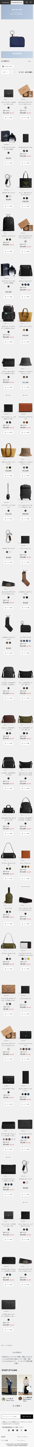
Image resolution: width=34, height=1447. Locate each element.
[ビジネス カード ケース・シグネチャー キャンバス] (8, 1301)
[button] (28, 1388)
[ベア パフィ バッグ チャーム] (8, 492)
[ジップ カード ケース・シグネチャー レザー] (8, 1166)
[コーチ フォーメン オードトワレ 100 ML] (8, 268)
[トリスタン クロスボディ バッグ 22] (8, 760)
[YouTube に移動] (25, 1431)
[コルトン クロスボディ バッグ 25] (8, 715)
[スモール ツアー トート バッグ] (8, 449)
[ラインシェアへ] (13, 1431)
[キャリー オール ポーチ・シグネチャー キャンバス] (8, 358)
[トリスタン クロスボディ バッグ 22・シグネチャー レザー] (8, 670)
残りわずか (8, 214)
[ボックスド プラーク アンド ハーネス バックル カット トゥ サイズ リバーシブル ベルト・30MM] (8, 1030)
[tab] (5, 2)
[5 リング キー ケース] (8, 1076)
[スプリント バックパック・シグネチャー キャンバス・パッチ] (8, 313)
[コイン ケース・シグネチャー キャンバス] (8, 89)
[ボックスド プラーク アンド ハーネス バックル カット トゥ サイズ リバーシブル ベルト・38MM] (8, 579)
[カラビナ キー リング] (8, 180)
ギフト (2, 1345)
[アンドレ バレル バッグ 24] (8, 850)
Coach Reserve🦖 (25, 886)
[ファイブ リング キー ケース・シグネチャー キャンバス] (8, 985)
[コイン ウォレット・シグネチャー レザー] (8, 404)
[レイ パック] (8, 895)
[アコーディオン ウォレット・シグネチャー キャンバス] (8, 1121)
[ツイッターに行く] (21, 1431)
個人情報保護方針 (7, 1427)
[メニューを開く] (30, 2)
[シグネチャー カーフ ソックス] (8, 624)
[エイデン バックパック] (8, 223)
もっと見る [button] (16, 1406)
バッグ (17, 53)
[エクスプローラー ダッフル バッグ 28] (8, 805)
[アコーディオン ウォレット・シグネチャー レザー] (8, 1256)
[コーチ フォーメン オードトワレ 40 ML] (8, 134)
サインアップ (27, 1416)
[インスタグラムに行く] (9, 1431)
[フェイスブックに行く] (17, 1431)
